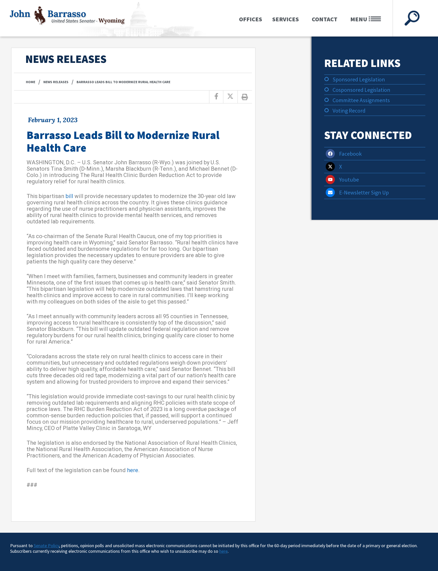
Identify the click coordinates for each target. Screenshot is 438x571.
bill (69, 196)
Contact (324, 19)
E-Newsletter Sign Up (364, 192)
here (132, 470)
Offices (250, 19)
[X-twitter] (330, 166)
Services (285, 19)
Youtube (349, 179)
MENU (359, 19)
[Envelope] (330, 192)
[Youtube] (330, 179)
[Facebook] (330, 153)
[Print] (245, 97)
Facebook (350, 153)
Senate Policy (46, 545)
